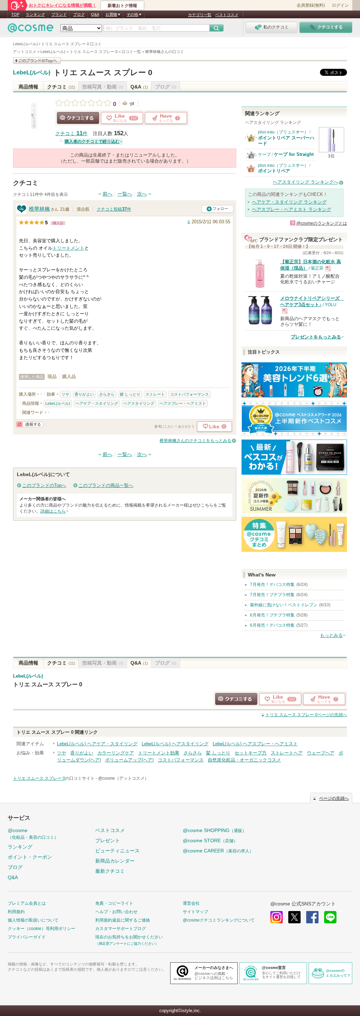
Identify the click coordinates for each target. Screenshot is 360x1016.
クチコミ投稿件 (114, 209)
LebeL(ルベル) (31, 73)
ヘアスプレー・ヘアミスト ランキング (291, 209)
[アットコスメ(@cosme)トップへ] (30, 29)
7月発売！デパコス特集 (272, 584)
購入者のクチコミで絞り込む (92, 141)
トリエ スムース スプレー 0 (102, 72)
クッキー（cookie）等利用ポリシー (41, 928)
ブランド (59, 14)
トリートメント (68, 248)
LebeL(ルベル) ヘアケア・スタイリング (97, 743)
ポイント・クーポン (30, 857)
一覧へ (124, 194)
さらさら (107, 394)
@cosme (33, 833)
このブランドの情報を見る (37, 60)
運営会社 (191, 903)
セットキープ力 (250, 753)
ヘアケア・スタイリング (97, 403)
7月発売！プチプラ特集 (272, 594)
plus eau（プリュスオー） (283, 132)
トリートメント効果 (158, 753)
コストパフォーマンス (189, 394)
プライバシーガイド (27, 937)
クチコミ (61, 87)
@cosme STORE (210, 840)
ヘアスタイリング (138, 403)
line (330, 917)
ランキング (35, 14)
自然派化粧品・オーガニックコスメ (244, 760)
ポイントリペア (274, 170)
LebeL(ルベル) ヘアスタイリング (175, 743)
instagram (276, 917)
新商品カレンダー (115, 861)
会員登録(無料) (311, 5)
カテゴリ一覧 (199, 15)
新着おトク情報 (122, 5)
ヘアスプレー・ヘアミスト (183, 403)
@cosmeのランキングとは (321, 223)
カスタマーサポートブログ (120, 928)
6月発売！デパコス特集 (272, 625)
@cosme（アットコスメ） (123, 778)
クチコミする (78, 118)
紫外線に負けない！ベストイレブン (283, 604)
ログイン (340, 5)
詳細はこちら (53, 511)
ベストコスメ (226, 15)
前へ (107, 194)
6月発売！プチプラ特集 (272, 615)
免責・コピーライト (114, 903)
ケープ (264, 154)
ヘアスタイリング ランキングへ (305, 182)
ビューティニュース (117, 850)
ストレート (155, 394)
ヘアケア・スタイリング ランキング (289, 202)
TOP (15, 14)
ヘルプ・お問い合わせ (116, 911)
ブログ (79, 14)
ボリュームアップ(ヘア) (129, 760)
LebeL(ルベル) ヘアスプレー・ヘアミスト (255, 743)
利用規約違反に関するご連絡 (122, 920)
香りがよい (84, 394)
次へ (142, 194)
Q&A (95, 14)
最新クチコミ (110, 871)
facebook (312, 917)
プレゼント (107, 840)
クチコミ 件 (71, 133)
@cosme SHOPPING (214, 830)
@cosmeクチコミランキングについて (219, 920)
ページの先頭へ (306, 714)
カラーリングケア (115, 753)
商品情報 (28, 87)
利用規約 (16, 911)
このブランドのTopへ (44, 485)
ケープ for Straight (294, 154)
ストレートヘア (287, 753)
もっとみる (331, 635)
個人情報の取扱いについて (33, 920)
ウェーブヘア (320, 753)
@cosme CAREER (218, 850)
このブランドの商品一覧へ (105, 485)
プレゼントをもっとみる (316, 336)
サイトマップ (195, 911)
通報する (29, 424)
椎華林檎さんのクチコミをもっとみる (195, 440)
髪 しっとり (130, 394)
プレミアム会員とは (27, 903)
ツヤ (65, 394)
